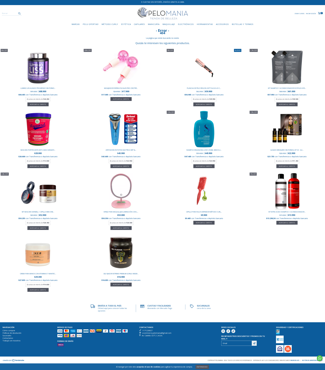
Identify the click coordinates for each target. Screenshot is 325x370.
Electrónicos (186, 24)
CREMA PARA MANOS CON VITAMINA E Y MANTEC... (38, 274)
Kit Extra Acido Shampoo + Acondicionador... (287, 212)
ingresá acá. (295, 360)
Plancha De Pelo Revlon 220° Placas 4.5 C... (204, 88)
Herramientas (205, 24)
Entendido (202, 367)
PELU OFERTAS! (91, 24)
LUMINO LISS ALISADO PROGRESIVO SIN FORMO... (38, 88)
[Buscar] (19, 13)
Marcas (76, 24)
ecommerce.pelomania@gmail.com (156, 333)
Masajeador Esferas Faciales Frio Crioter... (121, 88)
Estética (126, 24)
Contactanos (8, 338)
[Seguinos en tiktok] (233, 331)
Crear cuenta (299, 13)
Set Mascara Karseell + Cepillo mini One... (38, 212)
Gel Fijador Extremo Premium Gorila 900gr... (121, 274)
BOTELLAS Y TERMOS (242, 24)
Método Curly (110, 24)
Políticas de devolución (12, 333)
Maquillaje (168, 24)
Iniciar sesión (311, 13)
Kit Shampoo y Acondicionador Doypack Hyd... (287, 88)
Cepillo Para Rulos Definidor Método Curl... (204, 212)
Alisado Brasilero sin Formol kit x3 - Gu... (287, 150)
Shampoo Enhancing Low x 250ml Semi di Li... (204, 150)
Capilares (139, 24)
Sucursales (7, 335)
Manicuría (153, 24)
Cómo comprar (9, 330)
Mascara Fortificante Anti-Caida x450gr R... (38, 150)
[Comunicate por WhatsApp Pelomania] (319, 358)
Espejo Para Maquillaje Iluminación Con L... (121, 212)
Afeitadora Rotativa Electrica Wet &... (121, 150)
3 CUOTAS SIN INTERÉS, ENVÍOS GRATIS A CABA (162, 2)
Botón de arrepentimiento (312, 360)
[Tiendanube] (14, 361)
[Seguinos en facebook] (228, 331)
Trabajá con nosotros (11, 340)
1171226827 (147, 330)
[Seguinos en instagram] (223, 331)
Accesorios (222, 24)
